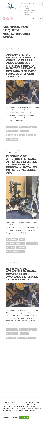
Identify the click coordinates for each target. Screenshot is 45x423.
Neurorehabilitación (26, 135)
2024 (22, 239)
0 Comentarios (11, 51)
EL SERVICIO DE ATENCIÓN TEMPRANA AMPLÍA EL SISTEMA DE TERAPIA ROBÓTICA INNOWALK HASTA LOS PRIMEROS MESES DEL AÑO (21, 164)
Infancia (24, 131)
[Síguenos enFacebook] (3, 18)
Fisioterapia (12, 131)
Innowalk (11, 135)
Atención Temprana (28, 127)
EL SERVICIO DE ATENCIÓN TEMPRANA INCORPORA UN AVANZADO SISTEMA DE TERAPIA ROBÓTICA (22, 274)
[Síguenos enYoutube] (7, 18)
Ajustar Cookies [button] (10, 418)
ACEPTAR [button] (24, 417)
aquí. (34, 413)
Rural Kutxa (12, 139)
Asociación (11, 127)
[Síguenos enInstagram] (11, 18)
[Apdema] (10, 6)
